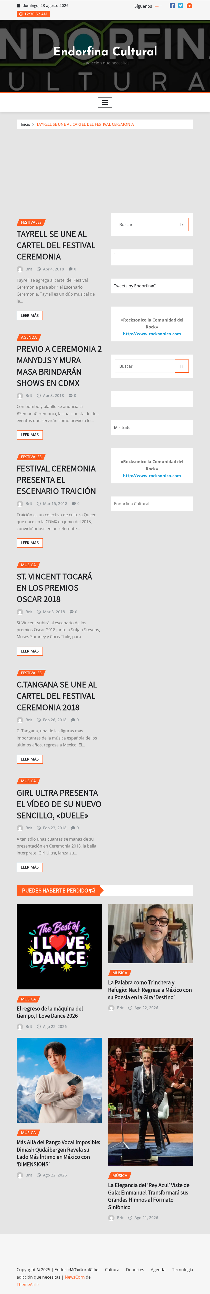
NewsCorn (75, 1277)
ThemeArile (28, 1284)
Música (76, 1269)
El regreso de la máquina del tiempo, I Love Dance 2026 (50, 1012)
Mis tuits (122, 427)
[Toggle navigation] (105, 102)
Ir (181, 224)
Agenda (158, 1269)
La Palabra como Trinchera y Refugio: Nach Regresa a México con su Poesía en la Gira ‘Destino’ (150, 989)
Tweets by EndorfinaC (135, 286)
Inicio (25, 124)
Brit (29, 268)
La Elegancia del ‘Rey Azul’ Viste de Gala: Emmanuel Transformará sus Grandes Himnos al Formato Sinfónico (149, 1196)
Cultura (112, 1269)
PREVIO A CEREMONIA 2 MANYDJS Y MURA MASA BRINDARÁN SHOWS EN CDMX (59, 365)
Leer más (30, 315)
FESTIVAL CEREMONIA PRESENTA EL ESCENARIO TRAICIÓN (56, 479)
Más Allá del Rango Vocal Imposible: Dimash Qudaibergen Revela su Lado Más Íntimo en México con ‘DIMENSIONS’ (58, 1153)
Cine (94, 1269)
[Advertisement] (107, 168)
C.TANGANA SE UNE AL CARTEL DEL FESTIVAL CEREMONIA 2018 (57, 695)
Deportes (135, 1269)
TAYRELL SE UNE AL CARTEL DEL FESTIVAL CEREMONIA (85, 124)
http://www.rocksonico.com (152, 334)
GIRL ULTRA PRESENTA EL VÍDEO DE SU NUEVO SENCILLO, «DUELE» (59, 804)
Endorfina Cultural (105, 52)
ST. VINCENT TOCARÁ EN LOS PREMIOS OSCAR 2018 (54, 587)
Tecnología (182, 1269)
